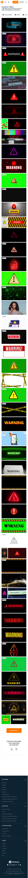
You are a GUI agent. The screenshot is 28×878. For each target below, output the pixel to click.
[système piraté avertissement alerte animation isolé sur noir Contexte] (14, 25)
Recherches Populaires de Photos (9, 818)
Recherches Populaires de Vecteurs (9, 816)
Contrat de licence (6, 809)
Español (4, 846)
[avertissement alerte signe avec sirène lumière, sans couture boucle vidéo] (14, 210)
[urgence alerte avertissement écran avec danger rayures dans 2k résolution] (17, 222)
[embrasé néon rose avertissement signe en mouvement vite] (4, 593)
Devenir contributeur (6, 835)
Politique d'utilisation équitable (14, 873)
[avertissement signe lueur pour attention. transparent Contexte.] (14, 679)
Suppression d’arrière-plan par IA (9, 799)
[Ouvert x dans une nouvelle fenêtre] (18, 864)
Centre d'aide (5, 828)
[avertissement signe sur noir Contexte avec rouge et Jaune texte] (14, 424)
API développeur (5, 794)
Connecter (22, 2)
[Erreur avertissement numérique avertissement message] (14, 82)
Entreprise (4, 789)
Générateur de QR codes (7, 801)
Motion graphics (8, 14)
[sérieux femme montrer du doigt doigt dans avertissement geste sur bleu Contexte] (14, 308)
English (3, 843)
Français (4, 853)
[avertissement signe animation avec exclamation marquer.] (14, 69)
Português (4, 848)
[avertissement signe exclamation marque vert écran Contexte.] (14, 180)
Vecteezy (4, 785)
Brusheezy (4, 782)
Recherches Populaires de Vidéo (9, 821)
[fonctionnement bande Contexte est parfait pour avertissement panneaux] (14, 482)
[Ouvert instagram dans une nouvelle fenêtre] (9, 864)
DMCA (3, 811)
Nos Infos (4, 833)
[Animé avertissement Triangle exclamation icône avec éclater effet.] (14, 366)
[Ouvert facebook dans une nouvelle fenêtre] (7, 864)
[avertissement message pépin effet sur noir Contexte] (18, 719)
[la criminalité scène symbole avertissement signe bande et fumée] (14, 580)
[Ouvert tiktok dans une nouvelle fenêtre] (16, 864)
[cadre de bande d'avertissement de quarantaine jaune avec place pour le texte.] (14, 380)
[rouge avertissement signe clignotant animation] (14, 195)
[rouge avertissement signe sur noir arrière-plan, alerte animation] (14, 337)
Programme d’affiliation (7, 814)
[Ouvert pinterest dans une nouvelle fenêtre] (14, 864)
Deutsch (4, 850)
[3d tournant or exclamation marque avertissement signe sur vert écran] (14, 279)
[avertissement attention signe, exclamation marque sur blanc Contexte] (14, 540)
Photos (18, 14)
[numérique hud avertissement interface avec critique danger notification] (14, 708)
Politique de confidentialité (19, 873)
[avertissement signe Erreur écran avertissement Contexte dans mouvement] (14, 111)
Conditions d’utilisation (8, 873)
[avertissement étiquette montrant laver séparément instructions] (17, 593)
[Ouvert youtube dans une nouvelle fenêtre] (20, 864)
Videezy (3, 787)
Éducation (4, 792)
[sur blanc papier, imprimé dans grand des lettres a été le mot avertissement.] (14, 468)
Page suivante (14, 730)
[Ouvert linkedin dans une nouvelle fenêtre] (11, 864)
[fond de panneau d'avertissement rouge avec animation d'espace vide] (14, 351)
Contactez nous (5, 831)
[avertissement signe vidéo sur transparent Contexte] (14, 606)
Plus (3, 855)
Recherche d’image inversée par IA (9, 796)
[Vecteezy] (2, 2)
